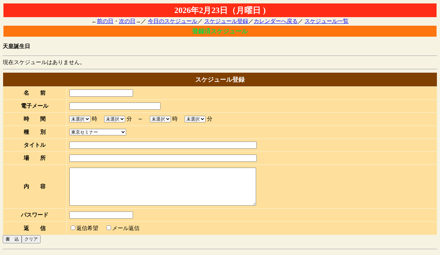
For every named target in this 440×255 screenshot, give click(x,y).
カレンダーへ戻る (276, 21)
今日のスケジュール (172, 21)
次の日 (127, 21)
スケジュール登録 (226, 21)
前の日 (105, 21)
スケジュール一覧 (327, 21)
